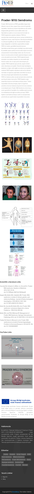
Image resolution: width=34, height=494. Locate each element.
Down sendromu (6, 457)
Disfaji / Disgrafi (21, 454)
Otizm (28, 459)
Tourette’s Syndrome (8, 465)
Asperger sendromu (8, 462)
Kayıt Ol (5, 477)
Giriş (4, 479)
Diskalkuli (12, 454)
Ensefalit (18, 465)
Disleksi (6, 454)
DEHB (29, 454)
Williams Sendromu (18, 457)
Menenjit (24, 465)
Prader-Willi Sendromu (18, 459)
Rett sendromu (6, 459)
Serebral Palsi (19, 462)
